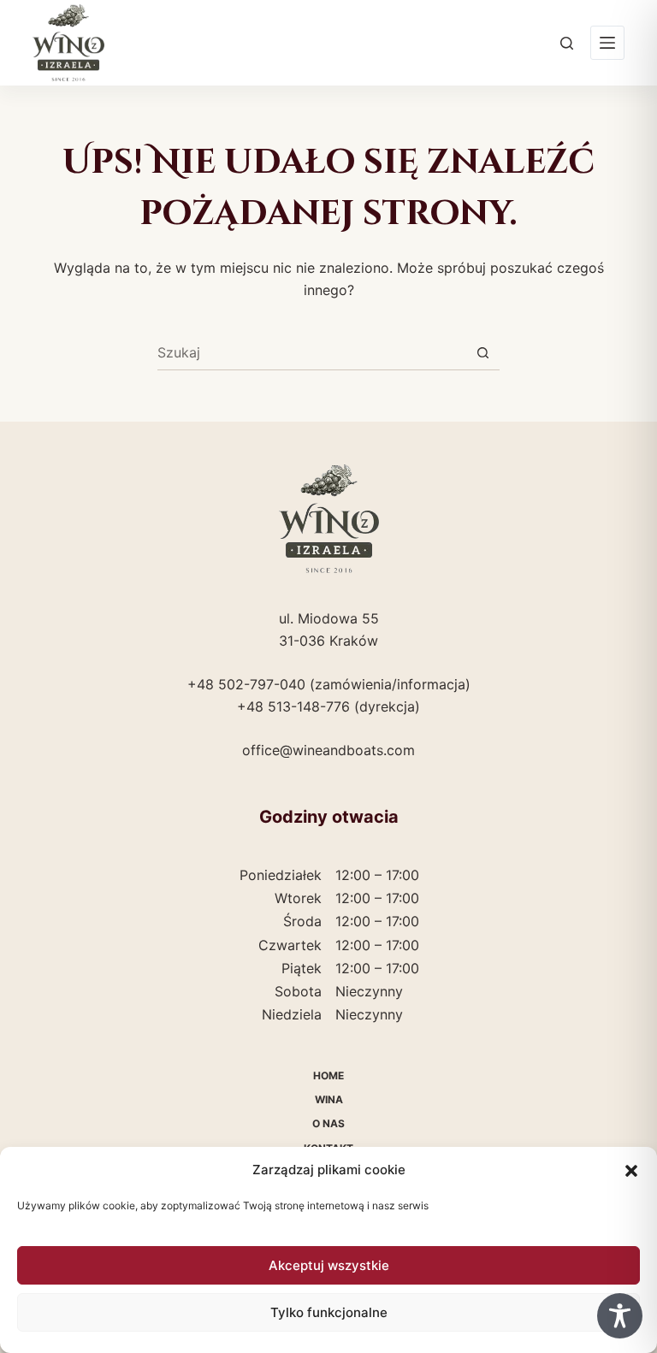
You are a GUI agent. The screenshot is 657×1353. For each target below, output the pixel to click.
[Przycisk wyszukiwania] (483, 352)
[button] (631, 1170)
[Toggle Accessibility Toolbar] (619, 1315)
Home (328, 1075)
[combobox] (311, 352)
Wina (329, 1099)
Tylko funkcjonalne (329, 1312)
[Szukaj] (566, 43)
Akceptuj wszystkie (329, 1265)
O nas (328, 1123)
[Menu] (607, 43)
